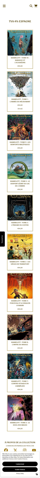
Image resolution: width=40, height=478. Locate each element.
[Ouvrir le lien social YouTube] (34, 450)
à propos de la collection (20, 442)
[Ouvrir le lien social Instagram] (24, 450)
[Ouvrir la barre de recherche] (30, 6)
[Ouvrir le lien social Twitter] (15, 450)
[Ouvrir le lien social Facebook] (6, 450)
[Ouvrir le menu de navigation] (4, 6)
